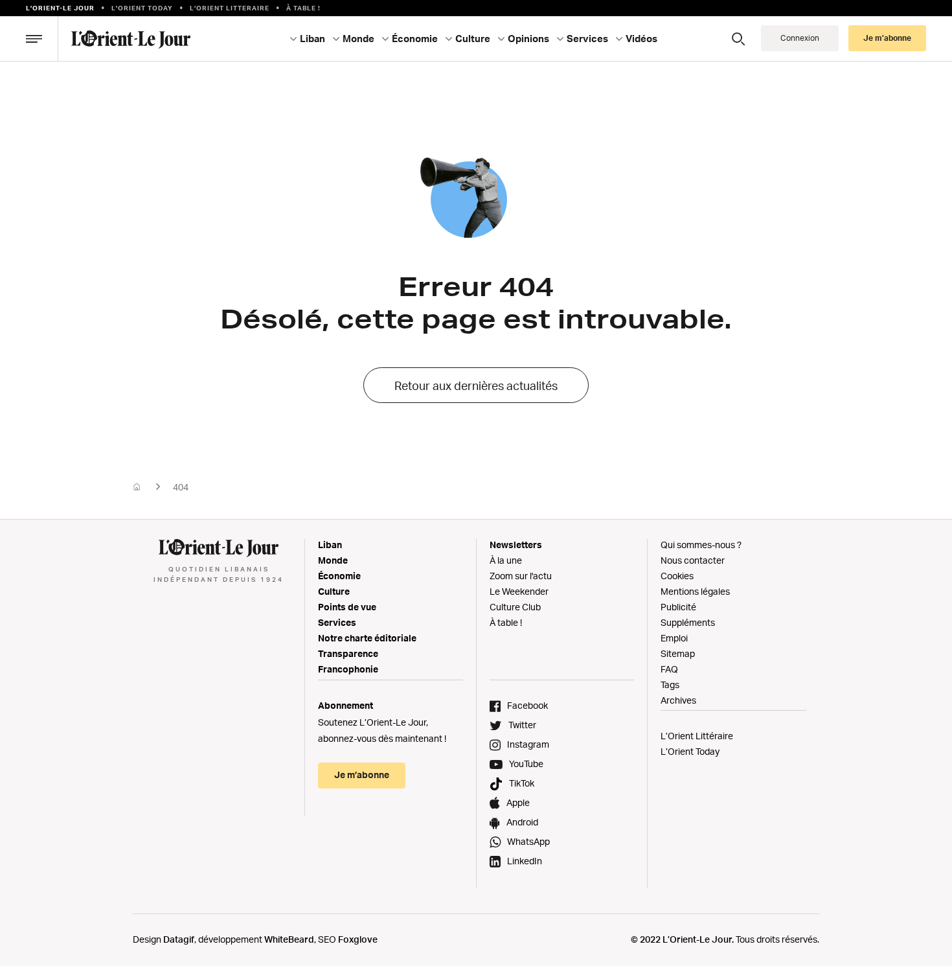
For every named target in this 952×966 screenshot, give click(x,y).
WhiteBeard (289, 939)
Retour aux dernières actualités (476, 385)
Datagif (178, 939)
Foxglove (358, 939)
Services (337, 622)
